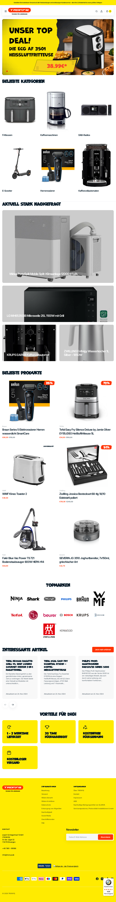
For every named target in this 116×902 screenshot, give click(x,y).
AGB (75, 801)
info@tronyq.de (8, 855)
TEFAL (61, 426)
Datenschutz (46, 805)
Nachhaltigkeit (46, 812)
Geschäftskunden (47, 819)
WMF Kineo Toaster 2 (14, 494)
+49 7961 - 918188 (9, 848)
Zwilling (62, 491)
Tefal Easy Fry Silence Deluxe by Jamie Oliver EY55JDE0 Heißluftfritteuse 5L (85, 431)
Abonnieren (105, 837)
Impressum (78, 798)
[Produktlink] (29, 409)
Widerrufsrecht (47, 798)
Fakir (4, 555)
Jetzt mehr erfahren (103, 649)
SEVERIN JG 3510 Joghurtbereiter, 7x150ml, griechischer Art (84, 560)
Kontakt (76, 794)
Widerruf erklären (47, 801)
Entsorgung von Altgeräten (51, 808)
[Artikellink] (20, 677)
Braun (4, 426)
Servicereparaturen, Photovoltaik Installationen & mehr (94, 808)
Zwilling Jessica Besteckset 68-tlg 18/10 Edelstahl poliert (82, 495)
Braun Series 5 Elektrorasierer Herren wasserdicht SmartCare (23, 431)
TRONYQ (11, 893)
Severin (62, 555)
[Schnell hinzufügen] (7, 417)
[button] (5, 11)
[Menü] (112, 879)
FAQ (42, 823)
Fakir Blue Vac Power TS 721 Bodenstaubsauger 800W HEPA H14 (23, 560)
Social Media (46, 816)
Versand (44, 794)
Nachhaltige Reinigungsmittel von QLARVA (89, 805)
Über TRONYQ (79, 790)
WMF (4, 491)
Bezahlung (45, 790)
